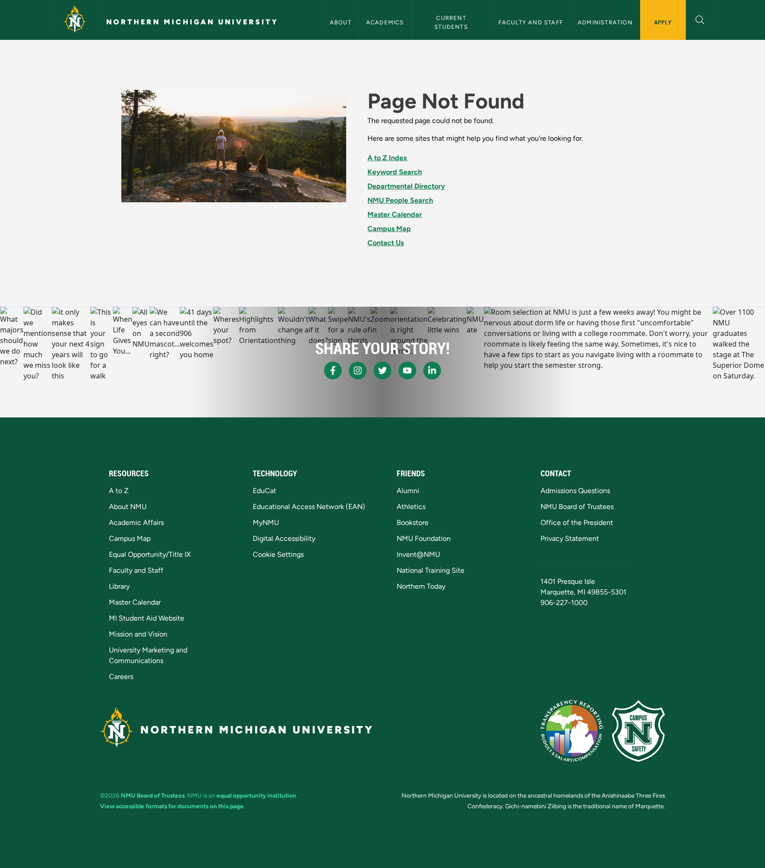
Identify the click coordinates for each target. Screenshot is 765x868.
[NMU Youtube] (407, 370)
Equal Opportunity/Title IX (150, 554)
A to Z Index (387, 158)
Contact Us (385, 243)
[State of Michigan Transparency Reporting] (572, 731)
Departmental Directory (406, 186)
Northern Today (421, 586)
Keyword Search (394, 172)
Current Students (451, 22)
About (341, 22)
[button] (700, 19)
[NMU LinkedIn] (432, 370)
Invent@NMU (418, 554)
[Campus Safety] (638, 731)
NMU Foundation (424, 538)
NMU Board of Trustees (577, 506)
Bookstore (413, 522)
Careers (121, 676)
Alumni (408, 490)
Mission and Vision (138, 634)
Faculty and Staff (530, 22)
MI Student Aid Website (146, 618)
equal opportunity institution (256, 795)
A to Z (118, 490)
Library (119, 586)
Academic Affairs (136, 522)
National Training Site (430, 570)
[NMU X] (382, 370)
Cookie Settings (278, 554)
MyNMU (266, 522)
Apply (663, 22)
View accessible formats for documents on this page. (172, 806)
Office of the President (577, 522)
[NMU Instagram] (358, 370)
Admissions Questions (575, 490)
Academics (385, 22)
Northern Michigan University (192, 22)
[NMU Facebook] (333, 370)
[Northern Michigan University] (74, 20)
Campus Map (389, 228)
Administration (605, 22)
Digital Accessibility (284, 538)
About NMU (128, 506)
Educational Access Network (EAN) (309, 506)
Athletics (411, 506)
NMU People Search (400, 200)
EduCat (264, 490)
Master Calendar (394, 214)
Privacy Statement (570, 538)
